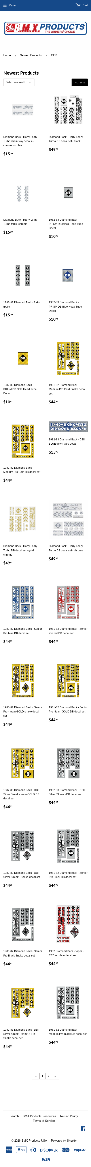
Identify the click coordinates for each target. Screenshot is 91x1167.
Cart (85, 5)
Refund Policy (69, 1116)
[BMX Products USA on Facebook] (83, 1129)
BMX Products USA (34, 1140)
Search (14, 1116)
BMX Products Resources (39, 1116)
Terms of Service (44, 1120)
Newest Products (31, 55)
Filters (79, 82)
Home (7, 55)
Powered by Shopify (64, 1140)
